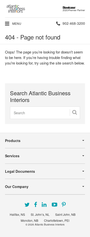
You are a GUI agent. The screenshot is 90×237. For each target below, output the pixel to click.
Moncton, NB (29, 220)
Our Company (16, 186)
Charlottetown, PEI (56, 220)
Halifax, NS (17, 214)
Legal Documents (20, 171)
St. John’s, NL (40, 214)
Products (12, 140)
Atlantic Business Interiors (49, 224)
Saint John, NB (65, 214)
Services (12, 155)
